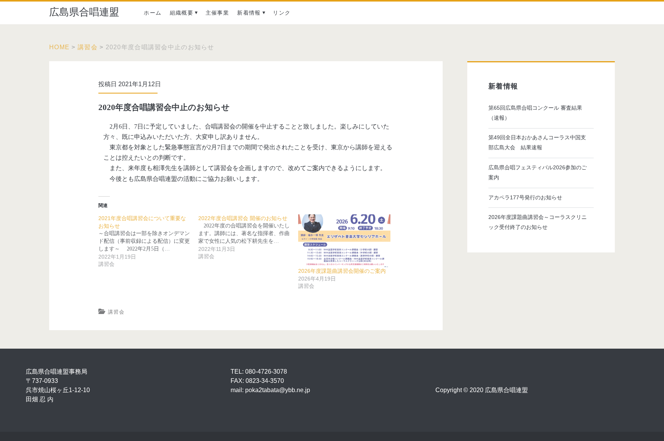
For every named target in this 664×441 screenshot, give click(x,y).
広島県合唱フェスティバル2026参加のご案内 (537, 172)
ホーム (152, 13)
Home (59, 47)
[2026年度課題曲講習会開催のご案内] (344, 240)
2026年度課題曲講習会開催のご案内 (342, 271)
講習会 (88, 47)
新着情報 (249, 13)
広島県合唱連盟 (84, 12)
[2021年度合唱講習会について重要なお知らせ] (148, 241)
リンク (281, 13)
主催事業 (217, 13)
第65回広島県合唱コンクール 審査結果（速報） (535, 113)
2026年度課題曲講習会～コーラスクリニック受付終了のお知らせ (537, 222)
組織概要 (182, 13)
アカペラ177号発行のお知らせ (525, 197)
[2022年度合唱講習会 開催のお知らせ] (248, 237)
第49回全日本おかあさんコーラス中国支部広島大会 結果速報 (537, 142)
